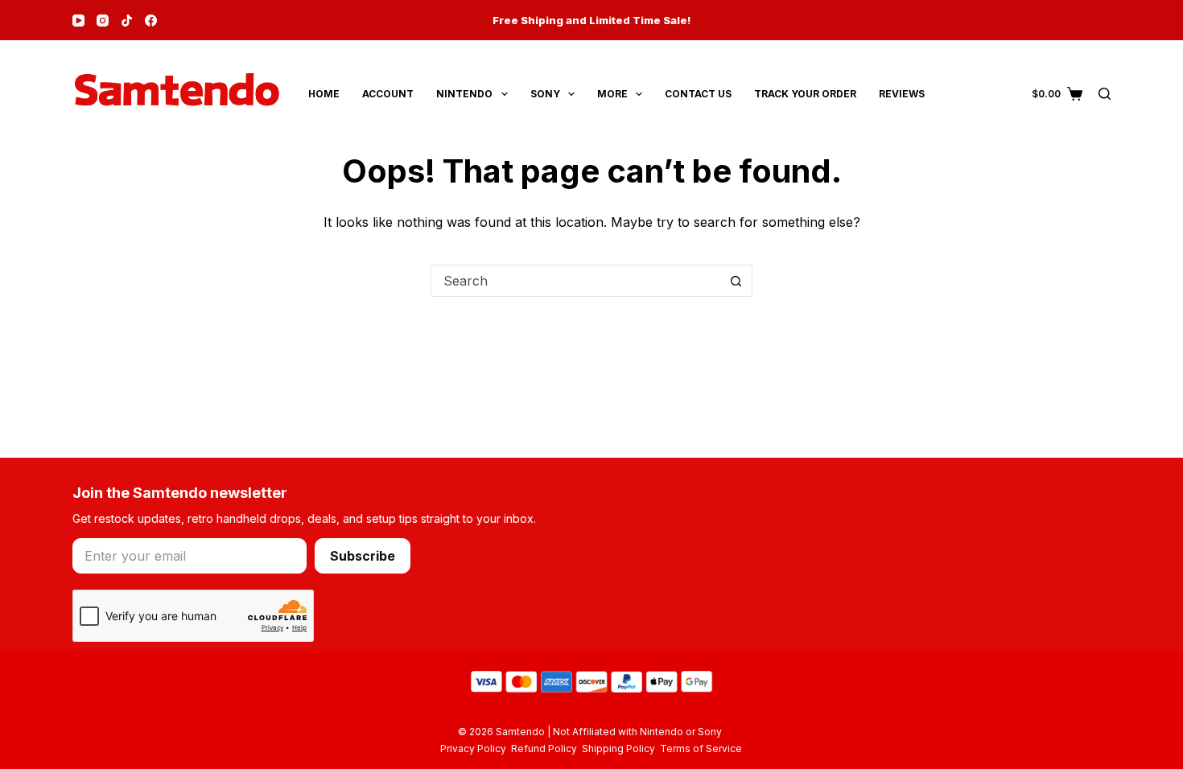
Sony (545, 94)
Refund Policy (546, 748)
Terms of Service (701, 748)
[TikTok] (127, 20)
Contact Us (698, 94)
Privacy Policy (475, 748)
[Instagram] (103, 20)
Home (324, 94)
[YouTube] (78, 20)
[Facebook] (151, 20)
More (612, 94)
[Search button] (735, 281)
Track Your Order (805, 94)
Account (388, 94)
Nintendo (464, 94)
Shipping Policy (621, 748)
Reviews (902, 94)
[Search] (1104, 94)
